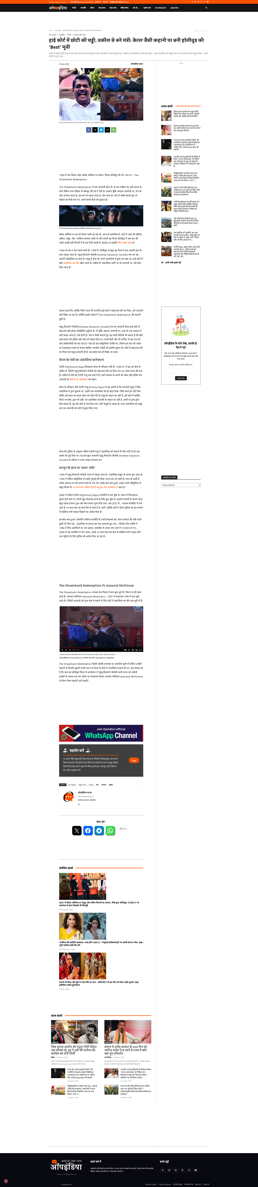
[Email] (107, 130)
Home (51, 30)
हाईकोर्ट (111, 785)
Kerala (91, 785)
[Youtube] (207, 1)
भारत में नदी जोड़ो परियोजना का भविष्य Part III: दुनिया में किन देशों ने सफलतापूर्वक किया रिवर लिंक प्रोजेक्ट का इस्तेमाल (136, 1090)
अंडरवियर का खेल (71, 263)
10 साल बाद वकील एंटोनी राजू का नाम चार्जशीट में (95, 487)
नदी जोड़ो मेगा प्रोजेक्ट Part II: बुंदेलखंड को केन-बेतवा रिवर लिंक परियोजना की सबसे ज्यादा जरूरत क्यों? (186, 222)
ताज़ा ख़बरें (167, 106)
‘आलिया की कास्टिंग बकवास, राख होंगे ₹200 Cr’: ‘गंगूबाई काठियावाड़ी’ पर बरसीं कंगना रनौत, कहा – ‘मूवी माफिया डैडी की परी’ (101, 944)
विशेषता (53, 1057)
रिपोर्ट (69, 35)
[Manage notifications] (6, 1181)
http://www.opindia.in (85, 796)
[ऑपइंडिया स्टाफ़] (68, 798)
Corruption (72, 785)
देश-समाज (58, 30)
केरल (97, 785)
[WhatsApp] (204, 1)
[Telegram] (101, 130)
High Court (82, 785)
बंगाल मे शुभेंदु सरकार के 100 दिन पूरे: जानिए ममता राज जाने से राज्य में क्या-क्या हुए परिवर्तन (126, 1050)
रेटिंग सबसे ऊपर (125, 242)
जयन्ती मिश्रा (107, 1057)
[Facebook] (192, 1)
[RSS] (198, 1)
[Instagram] (195, 1)
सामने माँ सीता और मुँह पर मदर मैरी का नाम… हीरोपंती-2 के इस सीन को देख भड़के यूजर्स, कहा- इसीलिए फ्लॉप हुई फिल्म (99, 983)
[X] (201, 1)
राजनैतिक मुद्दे (55, 1042)
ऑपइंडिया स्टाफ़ (137, 64)
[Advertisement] (101, 561)
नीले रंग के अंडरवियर (78, 379)
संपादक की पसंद (79, 35)
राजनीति (62, 35)
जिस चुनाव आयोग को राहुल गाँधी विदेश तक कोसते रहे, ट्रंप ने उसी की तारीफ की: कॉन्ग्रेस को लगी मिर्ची (74, 1050)
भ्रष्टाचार (103, 785)
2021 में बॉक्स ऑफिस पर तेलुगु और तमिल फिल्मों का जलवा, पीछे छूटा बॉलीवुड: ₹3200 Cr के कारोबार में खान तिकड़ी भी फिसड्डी (99, 904)
